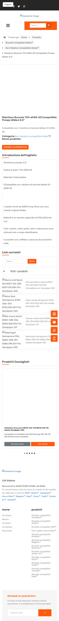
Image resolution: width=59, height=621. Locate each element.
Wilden (35, 493)
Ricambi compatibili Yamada (41, 570)
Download (7, 531)
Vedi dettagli (43, 444)
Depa (29, 496)
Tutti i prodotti (19, 271)
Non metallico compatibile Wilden (22, 47)
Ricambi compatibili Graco (41, 558)
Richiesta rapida (17, 444)
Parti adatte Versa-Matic (44, 531)
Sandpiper (45, 493)
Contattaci (7, 527)
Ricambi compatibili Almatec (41, 535)
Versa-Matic (8, 496)
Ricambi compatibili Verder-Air (41, 553)
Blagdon (20, 496)
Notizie (5, 519)
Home (24, 37)
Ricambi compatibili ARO (44, 527)
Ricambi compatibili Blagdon (41, 541)
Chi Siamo (7, 516)
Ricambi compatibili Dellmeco (41, 547)
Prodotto (36, 37)
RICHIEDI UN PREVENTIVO (15, 147)
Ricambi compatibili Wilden (19, 42)
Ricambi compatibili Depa (41, 575)
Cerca (32, 261)
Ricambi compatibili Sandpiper (41, 516)
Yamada (11, 500)
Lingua (7, 4)
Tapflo (44, 496)
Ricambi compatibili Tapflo (41, 564)
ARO (27, 493)
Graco (36, 496)
